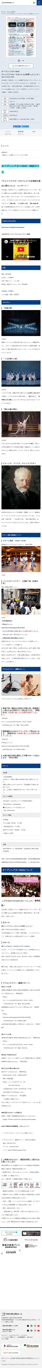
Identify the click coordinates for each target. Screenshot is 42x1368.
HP (24, 1082)
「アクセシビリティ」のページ (12, 1133)
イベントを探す (11, 11)
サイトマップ (4, 1335)
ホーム (3, 11)
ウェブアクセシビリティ (14, 1335)
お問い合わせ (30, 1337)
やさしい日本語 (4, 1338)
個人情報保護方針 (21, 1337)
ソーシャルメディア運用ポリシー (8, 1337)
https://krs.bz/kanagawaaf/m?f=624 (14, 1017)
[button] (21, 60)
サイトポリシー (24, 1335)
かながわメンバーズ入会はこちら (15, 807)
